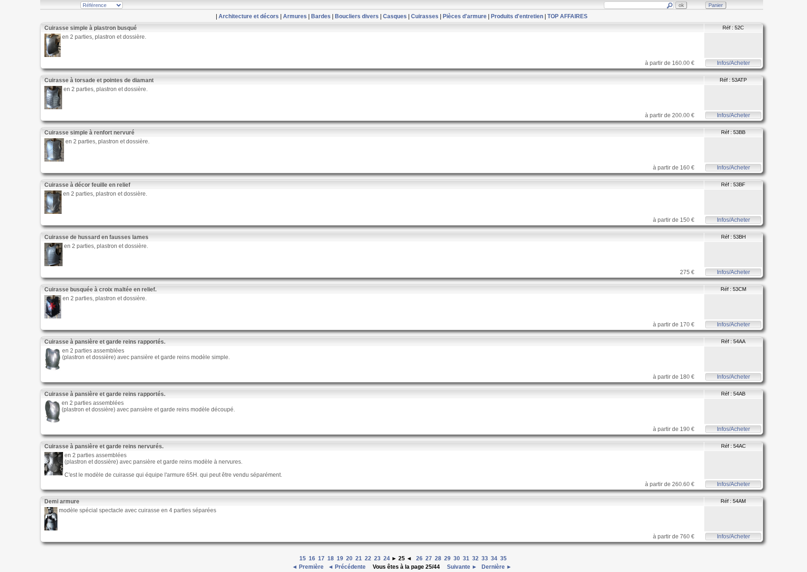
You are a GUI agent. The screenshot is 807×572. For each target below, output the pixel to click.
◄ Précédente (347, 567)
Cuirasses (425, 16)
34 (494, 558)
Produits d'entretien (517, 16)
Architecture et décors (249, 16)
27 (428, 558)
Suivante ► (461, 567)
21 (358, 558)
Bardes (321, 16)
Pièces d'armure (465, 16)
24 (386, 558)
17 (321, 558)
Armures (295, 16)
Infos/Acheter (733, 63)
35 (503, 558)
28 (438, 558)
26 (419, 558)
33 (484, 558)
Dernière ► (496, 567)
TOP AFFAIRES (567, 16)
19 (340, 558)
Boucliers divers (357, 16)
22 (368, 558)
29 (447, 558)
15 (302, 558)
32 (475, 558)
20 (349, 558)
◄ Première (308, 567)
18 (330, 558)
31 (466, 558)
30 (456, 558)
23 (377, 558)
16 (312, 558)
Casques (395, 16)
